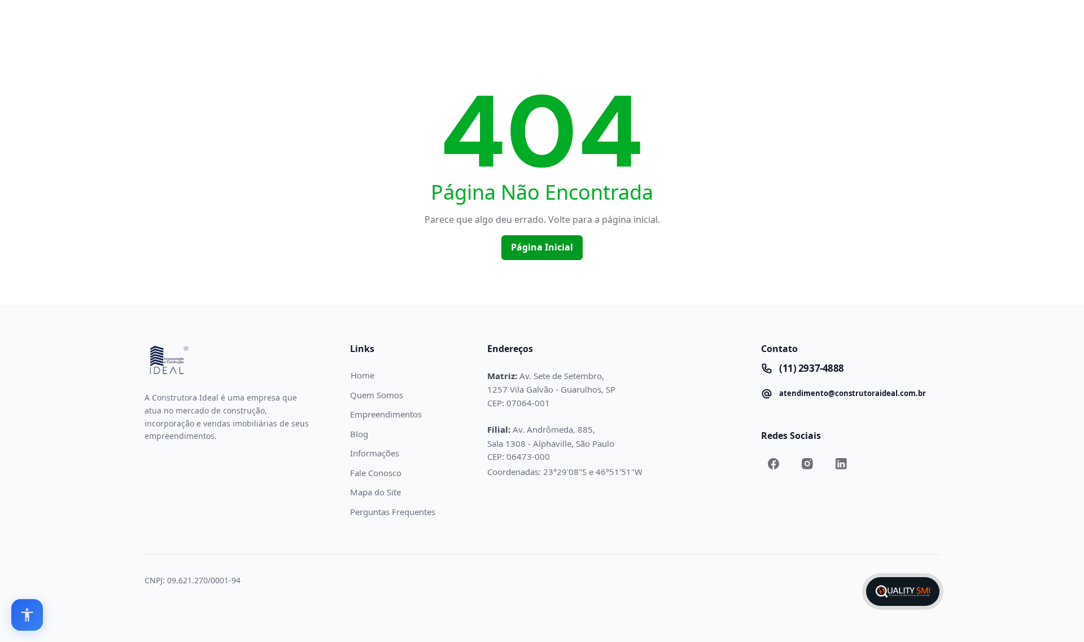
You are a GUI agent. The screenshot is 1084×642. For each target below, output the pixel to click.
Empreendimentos (386, 414)
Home (362, 375)
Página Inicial (542, 247)
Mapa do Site (375, 492)
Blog (359, 433)
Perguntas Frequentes (392, 511)
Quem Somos (376, 395)
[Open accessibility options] (27, 615)
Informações (374, 453)
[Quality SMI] (903, 591)
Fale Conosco (375, 472)
